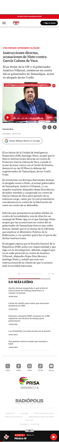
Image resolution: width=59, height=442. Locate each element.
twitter (50, 127)
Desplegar (29, 430)
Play (53, 437)
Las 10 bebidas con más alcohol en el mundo (29, 331)
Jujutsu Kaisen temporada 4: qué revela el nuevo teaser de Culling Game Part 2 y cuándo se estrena (28, 290)
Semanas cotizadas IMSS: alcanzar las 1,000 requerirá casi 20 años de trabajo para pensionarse (29, 318)
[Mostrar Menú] (3, 23)
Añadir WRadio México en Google (24, 141)
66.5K (51, 370)
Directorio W (10, 413)
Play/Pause (7, 117)
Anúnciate (29, 420)
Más (53, 274)
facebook (55, 127)
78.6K (40, 370)
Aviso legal (24, 413)
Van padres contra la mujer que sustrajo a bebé (28, 342)
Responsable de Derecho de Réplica (41, 417)
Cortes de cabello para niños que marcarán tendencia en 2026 (28, 304)
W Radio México (16, 23)
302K (7, 370)
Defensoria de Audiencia (14, 417)
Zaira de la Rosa (7, 129)
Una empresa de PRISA (29, 381)
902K (18, 370)
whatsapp (44, 127)
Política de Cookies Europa (43, 413)
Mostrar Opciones (54, 85)
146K (29, 370)
